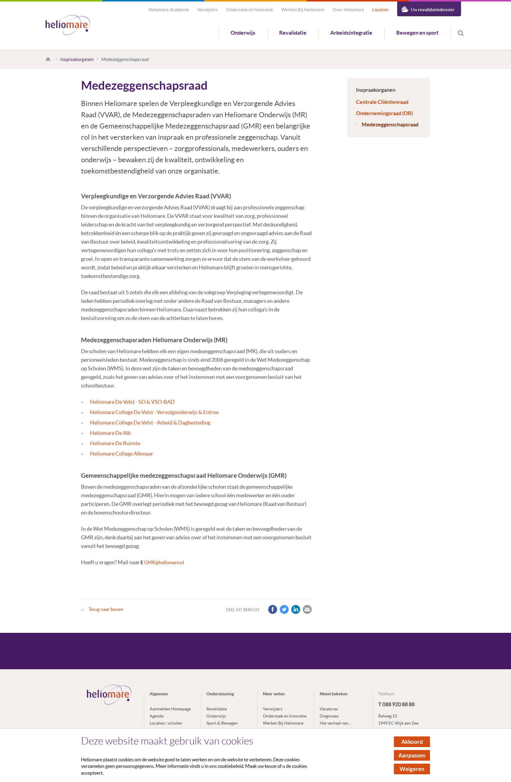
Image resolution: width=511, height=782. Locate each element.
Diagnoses (329, 716)
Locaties (380, 9)
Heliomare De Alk (110, 433)
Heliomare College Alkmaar (121, 453)
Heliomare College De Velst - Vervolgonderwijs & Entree (154, 412)
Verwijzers (207, 9)
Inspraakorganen (76, 59)
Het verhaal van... (335, 723)
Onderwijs (243, 33)
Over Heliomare (348, 9)
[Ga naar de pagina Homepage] (49, 59)
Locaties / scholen (166, 723)
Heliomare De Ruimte (115, 443)
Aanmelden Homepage (170, 709)
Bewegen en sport (417, 33)
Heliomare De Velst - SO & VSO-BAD (132, 402)
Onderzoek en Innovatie (249, 9)
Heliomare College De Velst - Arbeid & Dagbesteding (150, 422)
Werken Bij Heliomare (302, 9)
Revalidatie (292, 33)
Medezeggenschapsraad (390, 124)
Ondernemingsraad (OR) (384, 113)
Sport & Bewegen (222, 723)
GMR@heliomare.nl (164, 562)
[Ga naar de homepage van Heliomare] (68, 25)
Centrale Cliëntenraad (382, 102)
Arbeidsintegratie (351, 33)
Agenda (157, 716)
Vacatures (329, 709)
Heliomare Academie (168, 9)
